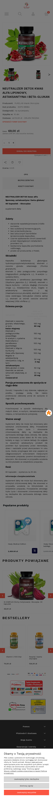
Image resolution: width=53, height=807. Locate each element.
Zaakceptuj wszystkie (26, 792)
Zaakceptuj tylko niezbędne (26, 779)
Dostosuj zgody (26, 786)
